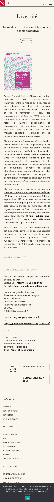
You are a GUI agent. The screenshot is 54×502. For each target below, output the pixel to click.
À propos (7, 407)
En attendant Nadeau (12, 459)
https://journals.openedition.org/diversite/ (27, 323)
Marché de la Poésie (11, 442)
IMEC (5, 438)
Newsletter (8, 415)
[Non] (50, 492)
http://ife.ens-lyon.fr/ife (29, 282)
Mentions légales (10, 419)
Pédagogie (27, 40)
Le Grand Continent (11, 450)
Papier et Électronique (22, 349)
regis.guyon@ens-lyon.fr (27, 317)
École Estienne (9, 446)
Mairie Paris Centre (11, 482)
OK (27, 498)
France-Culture (10, 434)
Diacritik (6, 455)
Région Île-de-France (12, 478)
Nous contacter (10, 411)
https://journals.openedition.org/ (30, 286)
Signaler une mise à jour (33, 379)
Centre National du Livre (14, 474)
